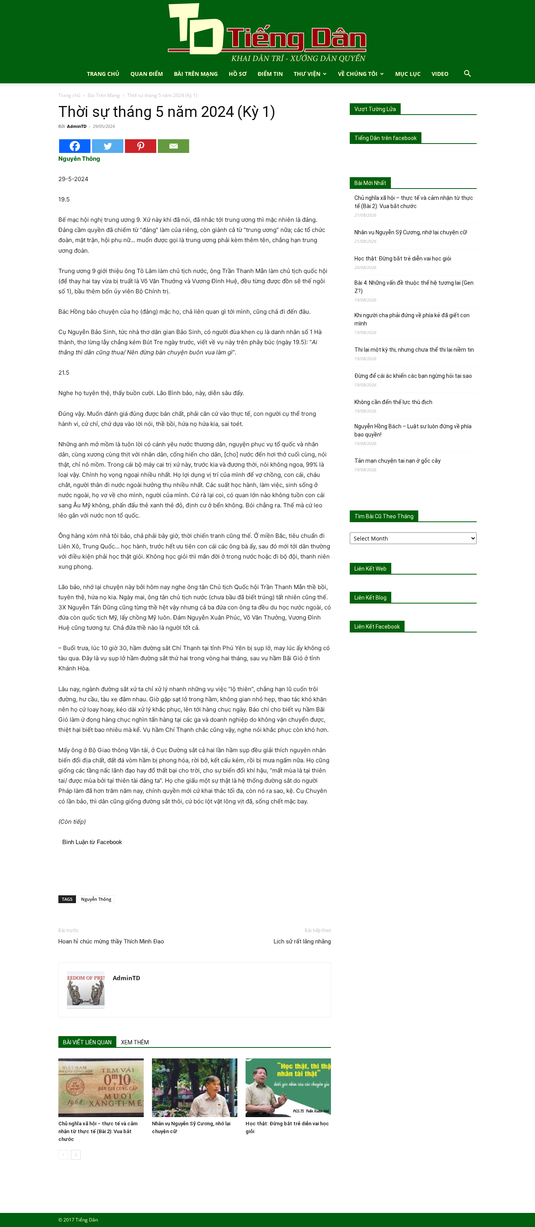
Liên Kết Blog (370, 598)
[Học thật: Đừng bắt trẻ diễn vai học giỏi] (288, 1087)
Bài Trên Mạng (196, 73)
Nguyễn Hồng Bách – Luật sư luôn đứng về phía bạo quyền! (413, 430)
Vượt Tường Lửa (375, 109)
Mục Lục (408, 73)
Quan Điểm (146, 73)
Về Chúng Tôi (358, 73)
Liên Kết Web (370, 569)
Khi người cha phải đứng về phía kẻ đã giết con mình (412, 319)
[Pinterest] (140, 146)
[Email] (173, 146)
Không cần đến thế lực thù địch (393, 402)
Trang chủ (69, 95)
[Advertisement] (194, 869)
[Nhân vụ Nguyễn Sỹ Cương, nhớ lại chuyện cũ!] (194, 1087)
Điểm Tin (270, 73)
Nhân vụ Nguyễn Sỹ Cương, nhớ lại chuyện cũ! (410, 232)
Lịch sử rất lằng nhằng (302, 941)
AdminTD (77, 126)
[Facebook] (74, 146)
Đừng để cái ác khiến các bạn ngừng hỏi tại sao (413, 376)
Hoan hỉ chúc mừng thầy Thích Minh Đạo (111, 941)
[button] (467, 74)
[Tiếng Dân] (267, 32)
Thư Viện (307, 73)
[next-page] (76, 1155)
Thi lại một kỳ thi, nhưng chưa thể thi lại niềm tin (414, 350)
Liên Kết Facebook (377, 626)
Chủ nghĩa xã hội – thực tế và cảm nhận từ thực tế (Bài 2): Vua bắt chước (97, 1131)
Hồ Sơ (238, 73)
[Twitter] (107, 146)
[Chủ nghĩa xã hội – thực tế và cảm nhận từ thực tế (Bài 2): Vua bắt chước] (101, 1087)
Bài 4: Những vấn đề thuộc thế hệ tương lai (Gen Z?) (414, 287)
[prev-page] (63, 1155)
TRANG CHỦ (103, 73)
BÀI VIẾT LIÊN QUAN (87, 1042)
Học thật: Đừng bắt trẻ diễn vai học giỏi (402, 258)
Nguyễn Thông (96, 899)
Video (440, 73)
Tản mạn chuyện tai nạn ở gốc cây (397, 461)
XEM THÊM (135, 1042)
